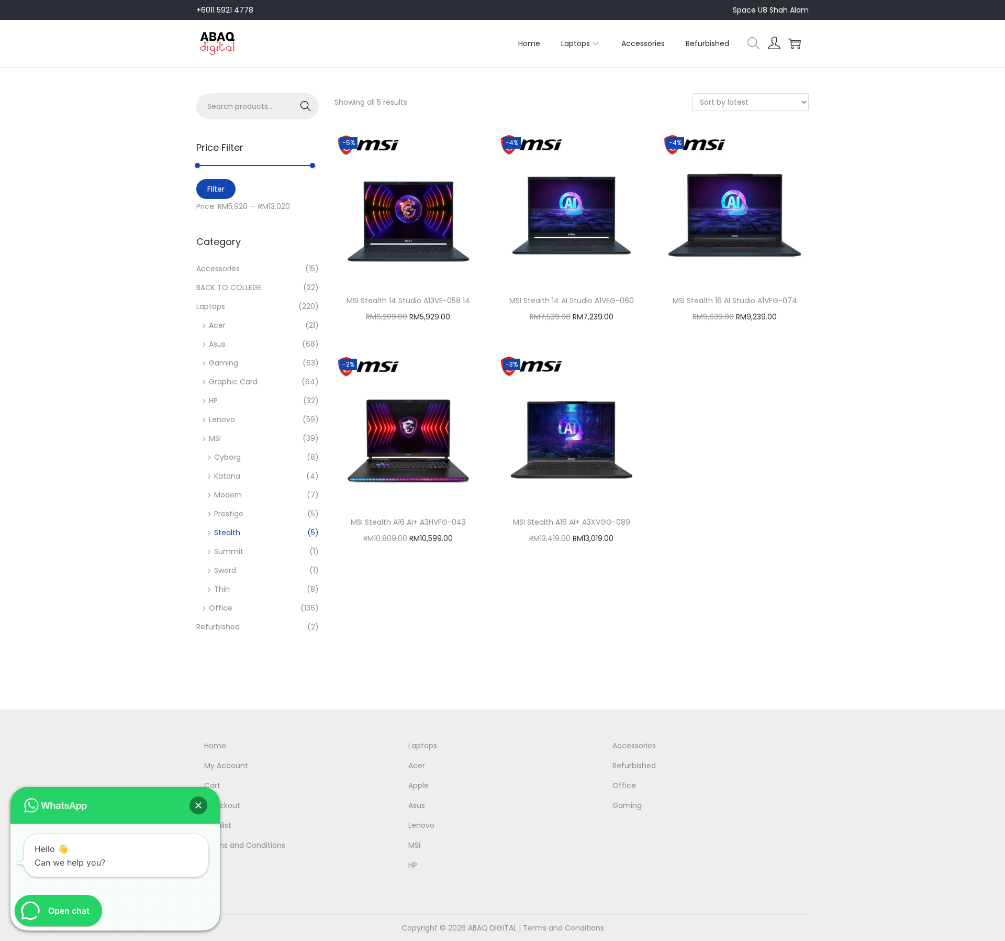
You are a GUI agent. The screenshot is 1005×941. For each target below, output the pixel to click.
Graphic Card (233, 382)
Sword (225, 570)
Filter (216, 189)
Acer (217, 325)
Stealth (227, 532)
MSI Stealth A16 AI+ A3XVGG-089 (571, 522)
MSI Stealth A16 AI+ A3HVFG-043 (408, 522)
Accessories (218, 268)
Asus (217, 344)
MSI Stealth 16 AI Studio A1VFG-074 (735, 300)
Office (220, 608)
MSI (215, 438)
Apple (418, 785)
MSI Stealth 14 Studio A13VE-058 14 (408, 300)
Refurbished (218, 627)
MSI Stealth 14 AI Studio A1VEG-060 (571, 300)
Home (215, 745)
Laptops (210, 306)
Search (306, 106)
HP (213, 400)
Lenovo (222, 419)
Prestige (228, 513)
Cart (212, 785)
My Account (226, 765)
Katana (227, 476)
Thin (222, 589)
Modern (228, 495)
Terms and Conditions (244, 845)
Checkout (222, 805)
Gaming (223, 363)
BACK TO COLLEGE (229, 287)
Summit (228, 551)
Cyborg (227, 457)
